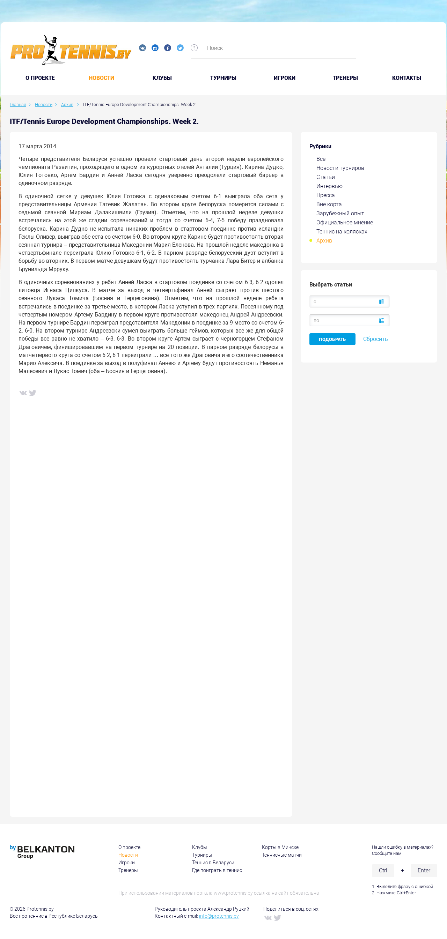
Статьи (325, 177)
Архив (324, 240)
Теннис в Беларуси (213, 862)
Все (320, 159)
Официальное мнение (344, 222)
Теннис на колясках (341, 231)
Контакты (406, 78)
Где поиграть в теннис (217, 870)
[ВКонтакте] (23, 392)
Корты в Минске (280, 847)
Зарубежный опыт (340, 213)
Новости (101, 78)
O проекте (40, 78)
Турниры (223, 78)
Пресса (325, 195)
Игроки (284, 78)
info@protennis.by (219, 916)
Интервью (329, 186)
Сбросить (375, 339)
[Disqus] (151, 517)
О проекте (129, 847)
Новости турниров (340, 168)
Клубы (162, 78)
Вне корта (329, 204)
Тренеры (345, 78)
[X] (32, 392)
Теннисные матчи (282, 855)
